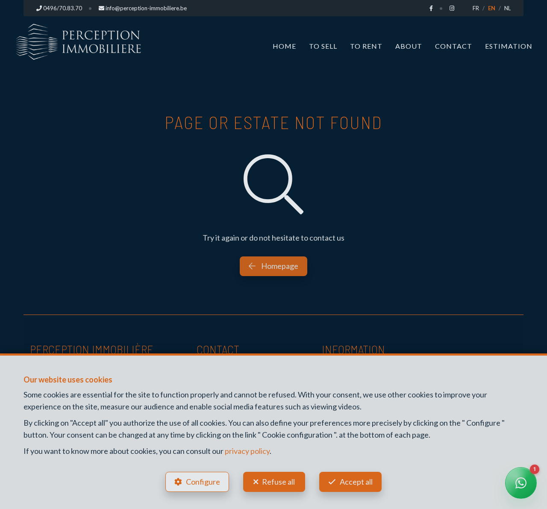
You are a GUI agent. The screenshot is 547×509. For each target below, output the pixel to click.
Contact (453, 46)
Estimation (508, 46)
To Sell (323, 46)
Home (284, 46)
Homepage (279, 266)
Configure (203, 481)
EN (491, 8)
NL (507, 8)
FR (476, 8)
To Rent (366, 46)
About (408, 46)
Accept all (356, 481)
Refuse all (278, 481)
